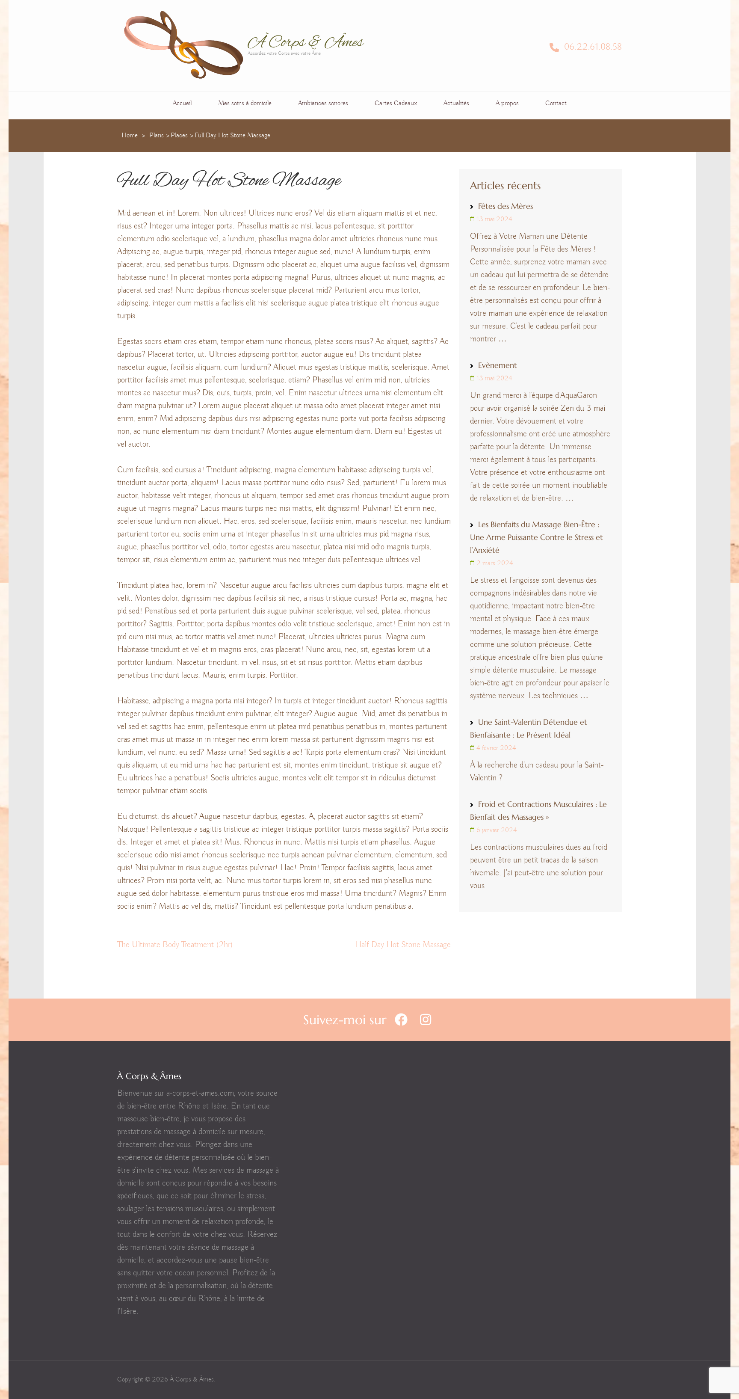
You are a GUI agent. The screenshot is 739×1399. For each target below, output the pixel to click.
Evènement (497, 365)
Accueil (182, 103)
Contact (556, 103)
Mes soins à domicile (245, 103)
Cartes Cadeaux (396, 103)
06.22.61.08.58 (592, 47)
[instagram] (425, 1020)
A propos (507, 103)
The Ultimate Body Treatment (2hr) (175, 945)
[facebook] (401, 1020)
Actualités (456, 103)
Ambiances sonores (323, 103)
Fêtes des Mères (505, 206)
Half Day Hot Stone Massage (403, 945)
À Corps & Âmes (305, 42)
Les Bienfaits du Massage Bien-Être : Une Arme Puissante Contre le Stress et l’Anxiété (536, 537)
